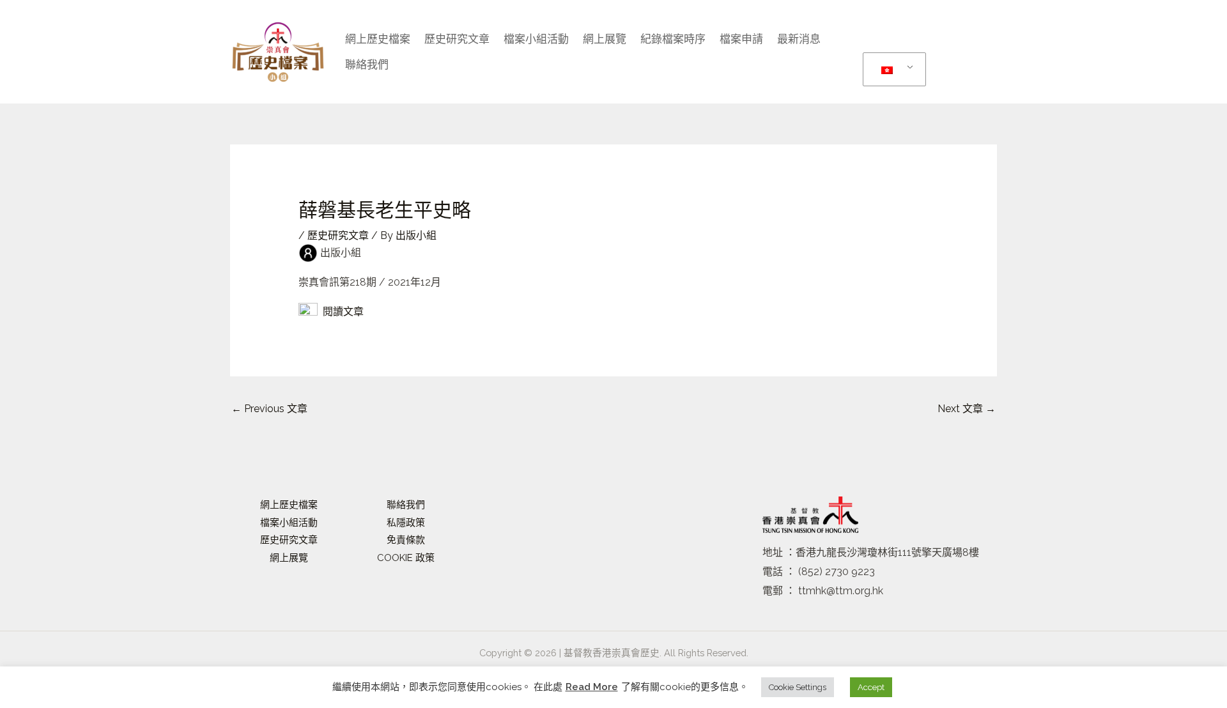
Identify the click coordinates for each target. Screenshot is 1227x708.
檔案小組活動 (289, 522)
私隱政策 (406, 522)
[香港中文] (892, 70)
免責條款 (406, 540)
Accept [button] (871, 687)
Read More (592, 687)
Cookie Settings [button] (797, 687)
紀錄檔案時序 (673, 39)
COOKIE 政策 (406, 558)
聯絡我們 (367, 64)
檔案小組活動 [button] (536, 39)
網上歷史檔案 (377, 39)
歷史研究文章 (457, 39)
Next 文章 (967, 409)
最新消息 (799, 39)
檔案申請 (741, 39)
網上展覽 (604, 39)
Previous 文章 (269, 409)
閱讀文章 (341, 311)
